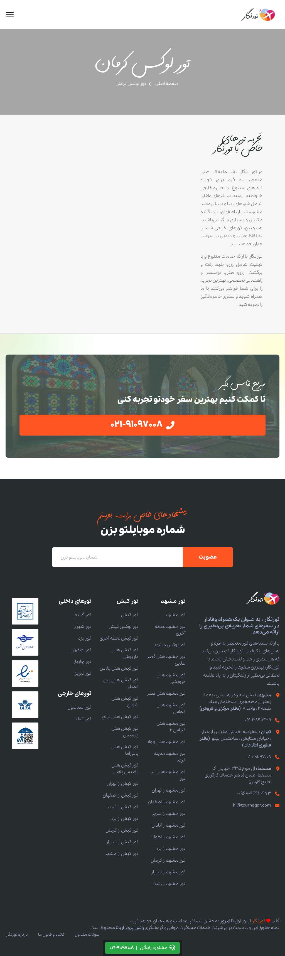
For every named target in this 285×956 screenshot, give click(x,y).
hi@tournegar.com (252, 805)
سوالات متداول (87, 934)
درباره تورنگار (17, 934)
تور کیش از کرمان (121, 830)
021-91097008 (259, 757)
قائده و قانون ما (51, 934)
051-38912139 (258, 720)
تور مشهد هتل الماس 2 (170, 726)
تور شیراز (82, 626)
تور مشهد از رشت (169, 884)
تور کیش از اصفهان (120, 795)
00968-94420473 (254, 793)
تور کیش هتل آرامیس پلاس (124, 768)
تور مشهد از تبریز (168, 813)
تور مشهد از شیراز (168, 872)
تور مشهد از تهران (168, 790)
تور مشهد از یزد (170, 849)
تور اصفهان (80, 650)
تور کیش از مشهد (121, 854)
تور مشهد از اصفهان (166, 802)
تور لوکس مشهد (169, 645)
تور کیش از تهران (122, 783)
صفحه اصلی (166, 83)
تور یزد (84, 638)
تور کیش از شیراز (122, 842)
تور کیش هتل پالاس (119, 668)
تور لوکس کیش (123, 626)
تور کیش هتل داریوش (124, 653)
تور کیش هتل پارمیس (124, 731)
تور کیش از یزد (124, 818)
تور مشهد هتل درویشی (170, 678)
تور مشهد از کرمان (168, 860)
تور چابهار (82, 661)
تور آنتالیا (83, 719)
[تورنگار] (258, 14)
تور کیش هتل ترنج (120, 717)
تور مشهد (175, 615)
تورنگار (258, 921)
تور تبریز (82, 673)
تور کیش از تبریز (122, 807)
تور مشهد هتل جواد (166, 742)
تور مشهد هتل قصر (166, 693)
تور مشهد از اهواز (168, 837)
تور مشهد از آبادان (168, 825)
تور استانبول (79, 707)
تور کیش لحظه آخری (119, 638)
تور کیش (129, 615)
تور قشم (83, 615)
